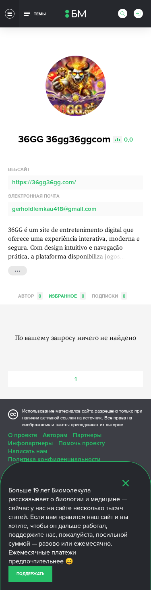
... (17, 270)
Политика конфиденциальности (54, 459)
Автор (29, 295)
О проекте (22, 435)
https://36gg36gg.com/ (44, 182)
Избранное (66, 295)
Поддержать (30, 573)
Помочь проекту (81, 443)
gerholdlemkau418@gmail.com (54, 209)
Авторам (55, 435)
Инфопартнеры (30, 443)
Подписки (108, 295)
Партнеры (87, 435)
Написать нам (27, 451)
